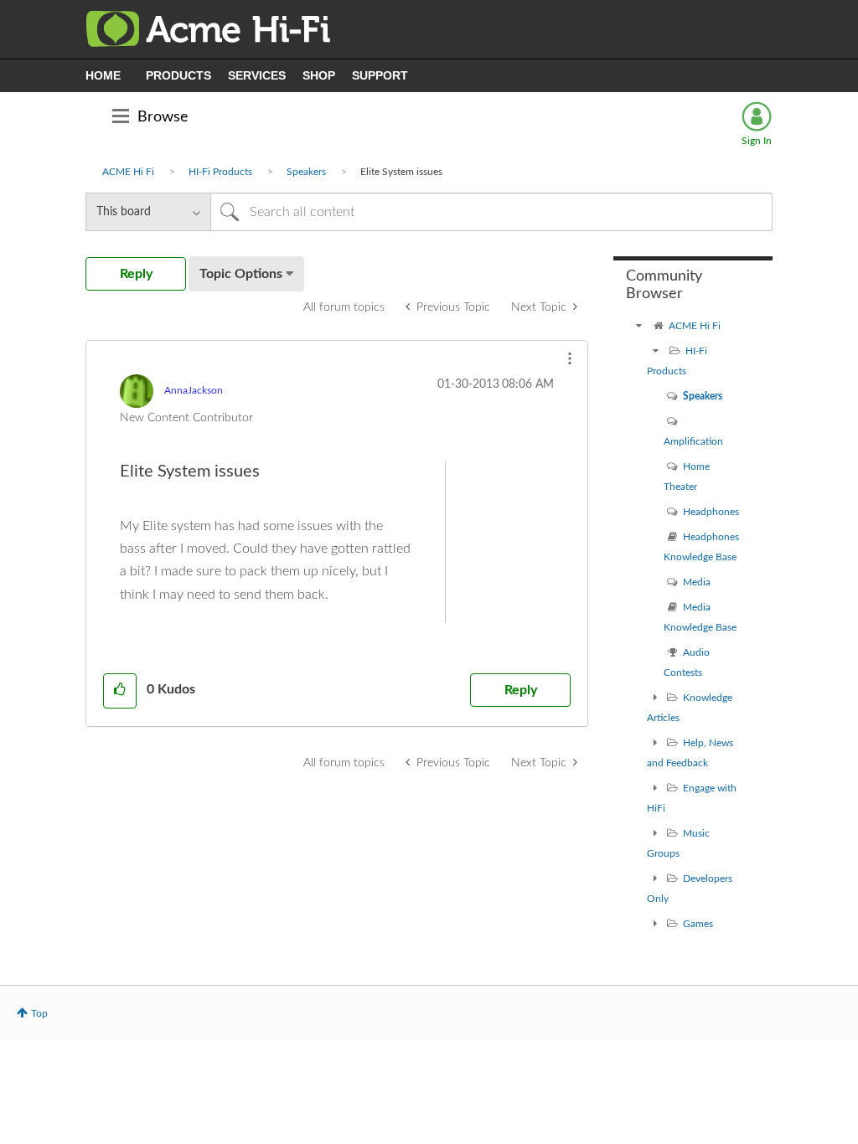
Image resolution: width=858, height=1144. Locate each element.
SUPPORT (380, 75)
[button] (569, 358)
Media (697, 582)
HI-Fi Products (220, 172)
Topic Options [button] (240, 274)
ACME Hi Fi (128, 172)
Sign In (757, 141)
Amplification (693, 441)
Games (698, 924)
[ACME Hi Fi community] (638, 326)
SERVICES (257, 75)
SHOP (318, 75)
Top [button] (39, 1013)
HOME (103, 75)
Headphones (711, 512)
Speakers (306, 172)
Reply (520, 690)
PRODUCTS (178, 75)
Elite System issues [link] (401, 172)
